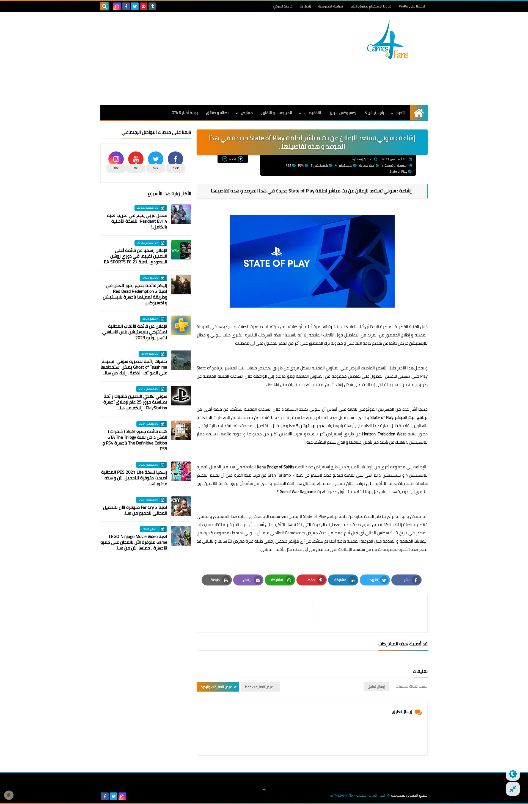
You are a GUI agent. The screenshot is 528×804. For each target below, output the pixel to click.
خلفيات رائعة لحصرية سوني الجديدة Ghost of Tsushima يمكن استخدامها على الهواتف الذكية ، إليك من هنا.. (134, 367)
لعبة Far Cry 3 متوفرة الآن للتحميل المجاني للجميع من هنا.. (135, 510)
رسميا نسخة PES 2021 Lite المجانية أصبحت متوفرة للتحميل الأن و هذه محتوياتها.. (134, 478)
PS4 (301, 165)
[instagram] (117, 6)
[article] (257, 614)
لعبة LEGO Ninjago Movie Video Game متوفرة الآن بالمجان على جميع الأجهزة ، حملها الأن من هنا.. (133, 542)
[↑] (264, 789)
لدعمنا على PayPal (412, 6)
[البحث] (104, 6)
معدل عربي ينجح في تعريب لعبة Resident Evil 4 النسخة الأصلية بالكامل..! (137, 221)
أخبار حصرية (367, 165)
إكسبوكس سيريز (342, 112)
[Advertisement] (200, 58)
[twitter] (135, 6)
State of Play (398, 171)
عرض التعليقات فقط (259, 687)
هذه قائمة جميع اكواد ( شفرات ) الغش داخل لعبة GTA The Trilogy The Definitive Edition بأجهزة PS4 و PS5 (135, 440)
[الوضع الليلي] (513, 774)
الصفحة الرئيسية (396, 165)
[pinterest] (143, 6)
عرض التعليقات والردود (216, 687)
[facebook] (126, 6)
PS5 (288, 165)
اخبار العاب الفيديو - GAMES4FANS (357, 795)
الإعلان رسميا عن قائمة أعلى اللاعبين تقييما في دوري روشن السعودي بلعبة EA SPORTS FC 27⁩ (135, 256)
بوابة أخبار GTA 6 (185, 112)
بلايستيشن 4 (343, 165)
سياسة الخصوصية (330, 6)
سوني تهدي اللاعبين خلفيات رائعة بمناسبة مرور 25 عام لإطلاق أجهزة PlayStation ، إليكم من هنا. (135, 402)
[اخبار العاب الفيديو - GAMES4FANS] (388, 39)
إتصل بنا (305, 6)
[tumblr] (152, 6)
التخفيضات (312, 112)
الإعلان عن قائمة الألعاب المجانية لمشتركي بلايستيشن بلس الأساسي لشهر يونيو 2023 (134, 332)
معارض (247, 112)
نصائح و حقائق (217, 112)
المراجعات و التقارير (276, 112)
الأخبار (401, 112)
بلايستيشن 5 (374, 112)
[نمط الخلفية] (513, 789)
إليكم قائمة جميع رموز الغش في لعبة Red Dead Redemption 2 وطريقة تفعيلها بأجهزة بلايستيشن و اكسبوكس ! (135, 294)
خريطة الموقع (282, 6)
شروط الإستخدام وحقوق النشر (370, 6)
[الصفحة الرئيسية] (419, 112)
